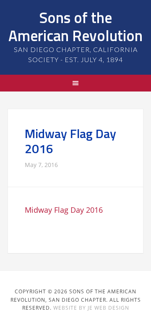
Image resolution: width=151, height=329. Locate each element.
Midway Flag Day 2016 (64, 210)
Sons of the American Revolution (75, 26)
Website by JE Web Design (91, 307)
